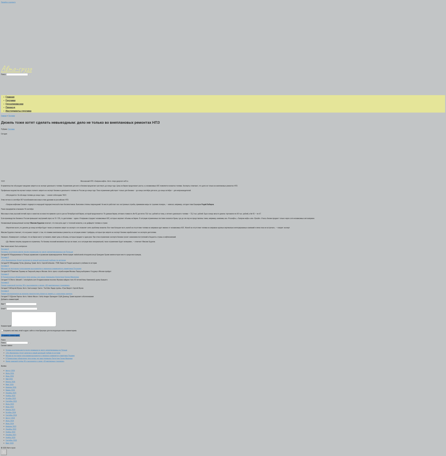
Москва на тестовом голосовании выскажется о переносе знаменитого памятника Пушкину (41, 268)
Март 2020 (10, 443)
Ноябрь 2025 (10, 396)
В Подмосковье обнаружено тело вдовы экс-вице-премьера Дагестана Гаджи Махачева (40, 277)
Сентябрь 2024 (11, 415)
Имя (3, 304)
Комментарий (6, 326)
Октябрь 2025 (11, 398)
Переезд (10, 107)
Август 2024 (10, 418)
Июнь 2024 (10, 424)
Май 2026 (9, 379)
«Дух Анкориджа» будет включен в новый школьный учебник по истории (33, 260)
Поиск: (3, 74)
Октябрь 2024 (11, 412)
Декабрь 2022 (11, 429)
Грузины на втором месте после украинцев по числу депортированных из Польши (37, 252)
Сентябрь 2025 (11, 401)
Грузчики (10, 100)
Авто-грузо (16, 68)
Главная (10, 96)
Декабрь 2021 (11, 435)
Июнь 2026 (10, 376)
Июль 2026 (10, 373)
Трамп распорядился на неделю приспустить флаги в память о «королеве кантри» (36, 294)
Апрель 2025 (10, 410)
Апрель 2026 (10, 382)
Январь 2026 (10, 390)
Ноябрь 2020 (10, 437)
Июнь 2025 (10, 407)
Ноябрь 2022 (10, 432)
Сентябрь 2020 (11, 440)
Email (3, 308)
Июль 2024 (10, 421)
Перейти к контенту (8, 2)
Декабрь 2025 (11, 393)
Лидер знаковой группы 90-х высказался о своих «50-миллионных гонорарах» (35, 285)
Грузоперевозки (14, 103)
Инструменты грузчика (18, 110)
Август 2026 (10, 370)
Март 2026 (10, 384)
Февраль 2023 (11, 426)
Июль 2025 (10, 404)
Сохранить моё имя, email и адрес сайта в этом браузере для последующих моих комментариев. (40, 330)
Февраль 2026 (11, 387)
